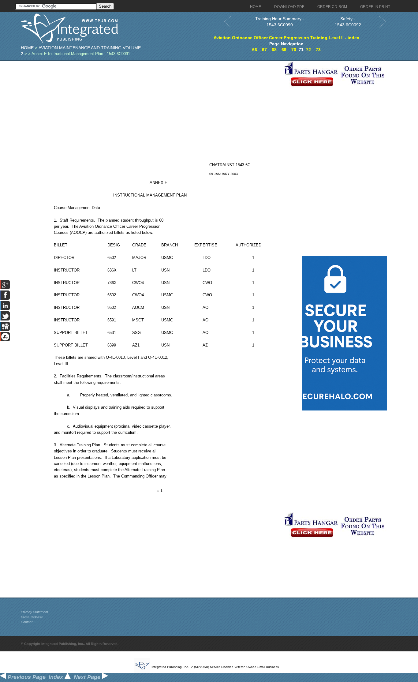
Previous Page (26, 677)
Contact (26, 622)
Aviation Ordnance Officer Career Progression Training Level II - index (286, 37)
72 (308, 49)
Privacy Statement (34, 612)
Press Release (32, 617)
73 (318, 49)
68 (274, 49)
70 (293, 49)
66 (254, 49)
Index (57, 677)
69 (284, 49)
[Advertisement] (151, 104)
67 (264, 49)
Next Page (88, 677)
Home (27, 47)
